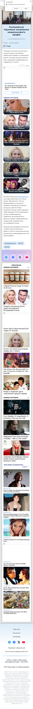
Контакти (16, 633)
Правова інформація (16, 648)
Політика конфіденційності (16, 651)
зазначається (23, 196)
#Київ (6, 247)
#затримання (10, 243)
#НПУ (20, 243)
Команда (16, 637)
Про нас (16, 629)
